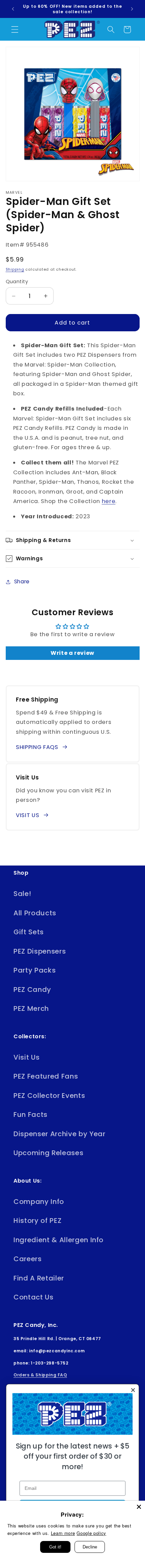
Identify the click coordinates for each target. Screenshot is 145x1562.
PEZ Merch (31, 1008)
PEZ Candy (32, 989)
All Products (34, 913)
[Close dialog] (133, 1390)
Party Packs (34, 970)
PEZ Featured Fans (45, 1076)
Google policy (91, 1533)
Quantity (17, 281)
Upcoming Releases (48, 1153)
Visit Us (26, 1057)
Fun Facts (30, 1114)
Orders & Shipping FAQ (40, 1375)
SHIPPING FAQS (37, 747)
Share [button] (22, 581)
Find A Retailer (38, 1278)
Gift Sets (28, 932)
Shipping (15, 269)
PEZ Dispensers (39, 951)
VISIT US (27, 815)
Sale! (22, 893)
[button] (15, 29)
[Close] (139, 1506)
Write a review (72, 653)
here (109, 501)
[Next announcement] (132, 9)
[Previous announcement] (13, 9)
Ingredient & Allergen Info (58, 1240)
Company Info (38, 1201)
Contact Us (33, 1297)
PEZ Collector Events (49, 1095)
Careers (27, 1259)
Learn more (63, 1533)
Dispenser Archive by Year (59, 1134)
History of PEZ (37, 1220)
